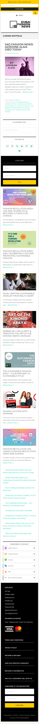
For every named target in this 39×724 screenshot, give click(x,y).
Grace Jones (9, 106)
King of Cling (29, 106)
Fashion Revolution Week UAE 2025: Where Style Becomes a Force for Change (18, 212)
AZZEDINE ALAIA (24, 102)
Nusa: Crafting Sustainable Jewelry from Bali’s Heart (18, 294)
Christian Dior (22, 104)
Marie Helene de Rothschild (15, 108)
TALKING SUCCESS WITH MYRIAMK (18, 511)
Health (7, 601)
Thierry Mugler (20, 110)
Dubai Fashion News (19, 24)
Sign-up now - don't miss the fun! (19, 2)
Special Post (9, 610)
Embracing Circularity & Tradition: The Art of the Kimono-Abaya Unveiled (17, 333)
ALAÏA (16, 102)
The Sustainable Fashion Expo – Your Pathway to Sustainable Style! (17, 373)
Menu (21, 15)
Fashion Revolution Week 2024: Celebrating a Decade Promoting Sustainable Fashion (18, 254)
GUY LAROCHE (19, 106)
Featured (8, 598)
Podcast (8, 607)
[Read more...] (28, 92)
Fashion (17, 100)
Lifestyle (8, 604)
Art (6, 591)
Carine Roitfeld (10, 104)
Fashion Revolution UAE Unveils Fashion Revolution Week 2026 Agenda (19, 451)
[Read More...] (8, 225)
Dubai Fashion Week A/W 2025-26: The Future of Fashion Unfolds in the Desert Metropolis (18, 525)
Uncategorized (10, 613)
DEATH (30, 104)
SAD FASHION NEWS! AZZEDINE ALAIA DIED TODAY (19, 47)
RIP (13, 110)
